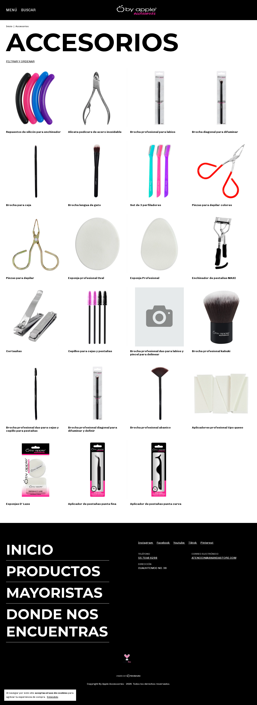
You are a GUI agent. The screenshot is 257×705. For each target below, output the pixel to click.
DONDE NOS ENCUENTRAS (57, 623)
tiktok (192, 542)
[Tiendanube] (128, 676)
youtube (179, 542)
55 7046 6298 (147, 557)
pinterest (206, 542)
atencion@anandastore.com (214, 557)
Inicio (9, 26)
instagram (145, 542)
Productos (53, 571)
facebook (163, 542)
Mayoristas (54, 592)
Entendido (52, 697)
